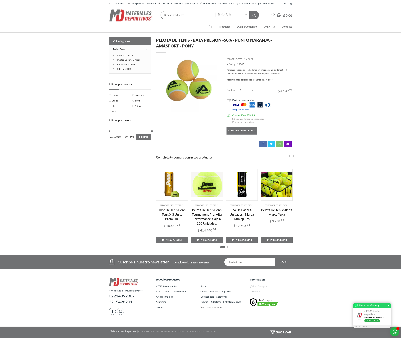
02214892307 (119, 3)
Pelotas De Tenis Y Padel (128, 60)
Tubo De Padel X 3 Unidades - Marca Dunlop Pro (241, 214)
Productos (224, 26)
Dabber (115, 95)
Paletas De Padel (125, 55)
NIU (113, 106)
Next (217, 84)
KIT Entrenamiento (166, 286)
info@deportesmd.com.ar (143, 3)
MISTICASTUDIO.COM (361, 326)
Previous (159, 84)
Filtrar (143, 136)
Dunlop (115, 100)
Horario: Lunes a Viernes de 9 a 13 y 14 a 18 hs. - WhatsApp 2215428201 (238, 3)
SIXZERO (139, 95)
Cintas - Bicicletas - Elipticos (215, 291)
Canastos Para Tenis (126, 64)
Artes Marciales (164, 296)
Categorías (123, 41)
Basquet (160, 306)
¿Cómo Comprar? (247, 26)
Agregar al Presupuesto (241, 130)
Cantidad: (231, 90)
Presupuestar (173, 240)
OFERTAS (269, 26)
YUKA (138, 106)
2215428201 (120, 301)
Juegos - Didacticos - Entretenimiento (220, 301)
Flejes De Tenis (124, 69)
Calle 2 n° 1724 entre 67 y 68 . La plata (179, 3)
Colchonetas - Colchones (213, 296)
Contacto (287, 26)
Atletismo (161, 301)
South (137, 100)
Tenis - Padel (119, 49)
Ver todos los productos (213, 306)
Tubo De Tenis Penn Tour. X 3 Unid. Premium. (171, 214)
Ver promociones (240, 109)
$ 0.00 (287, 15)
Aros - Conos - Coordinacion (171, 291)
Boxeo (203, 286)
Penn (114, 111)
